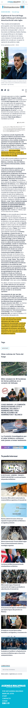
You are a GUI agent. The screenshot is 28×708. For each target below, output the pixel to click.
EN (23, 2)
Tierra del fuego (15, 12)
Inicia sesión (4, 674)
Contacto (6, 698)
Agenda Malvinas (5, 12)
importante (5, 348)
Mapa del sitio (8, 693)
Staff (4, 696)
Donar (4, 701)
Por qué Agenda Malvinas (12, 691)
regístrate (12, 674)
